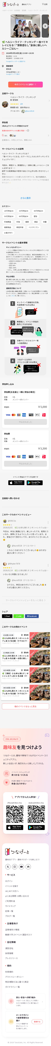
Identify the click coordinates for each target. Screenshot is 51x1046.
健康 (27, 222)
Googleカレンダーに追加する (15, 61)
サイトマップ (10, 906)
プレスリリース (11, 958)
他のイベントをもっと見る (25, 706)
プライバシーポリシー (14, 976)
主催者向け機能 (12, 929)
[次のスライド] (45, 26)
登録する (37, 1021)
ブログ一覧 (10, 915)
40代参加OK (38, 211)
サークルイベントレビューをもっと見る (24, 600)
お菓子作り (8, 233)
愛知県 (24, 10)
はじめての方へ (12, 891)
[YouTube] (21, 866)
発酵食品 (7, 227)
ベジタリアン (34, 227)
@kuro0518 (29, 111)
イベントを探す (11, 886)
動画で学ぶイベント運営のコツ (18, 934)
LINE (19, 616)
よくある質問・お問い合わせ (17, 896)
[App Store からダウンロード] (14, 827)
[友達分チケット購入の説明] (28, 131)
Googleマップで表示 (13, 74)
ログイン (9, 881)
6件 (22, 104)
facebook (33, 616)
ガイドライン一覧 (12, 986)
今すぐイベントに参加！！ (25, 84)
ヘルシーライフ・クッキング (37, 10)
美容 (36, 222)
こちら (12, 296)
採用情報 (9, 953)
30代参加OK (23, 211)
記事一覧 (9, 911)
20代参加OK (8, 211)
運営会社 (9, 948)
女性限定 (17, 10)
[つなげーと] (17, 851)
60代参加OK (23, 216)
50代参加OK (8, 216)
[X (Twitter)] (7, 866)
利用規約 (9, 971)
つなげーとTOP (7, 10)
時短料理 (19, 227)
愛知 (35, 216)
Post (8, 616)
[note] (28, 866)
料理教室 (7, 222)
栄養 (45, 222)
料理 (18, 222)
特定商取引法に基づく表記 (17, 981)
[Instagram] (14, 866)
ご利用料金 (10, 901)
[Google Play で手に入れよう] (36, 827)
